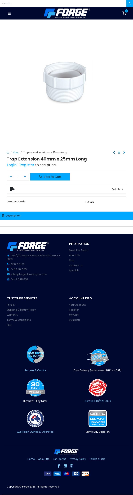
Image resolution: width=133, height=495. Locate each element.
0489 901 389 (19, 269)
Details (116, 189)
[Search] (129, 3)
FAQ (9, 325)
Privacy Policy (78, 459)
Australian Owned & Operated (35, 432)
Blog (71, 260)
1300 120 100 (18, 264)
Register (27, 164)
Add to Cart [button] (52, 177)
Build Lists (74, 320)
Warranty (12, 315)
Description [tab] (12, 215)
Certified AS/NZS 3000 (98, 401)
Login (12, 164)
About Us (74, 255)
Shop (16, 152)
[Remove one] (10, 177)
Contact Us (76, 265)
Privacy (11, 305)
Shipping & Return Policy (21, 310)
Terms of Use (97, 459)
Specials (74, 270)
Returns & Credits (35, 370)
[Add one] (25, 177)
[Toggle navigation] (9, 13)
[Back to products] (119, 153)
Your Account (77, 305)
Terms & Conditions (19, 320)
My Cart (74, 315)
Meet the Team (78, 250)
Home (31, 459)
